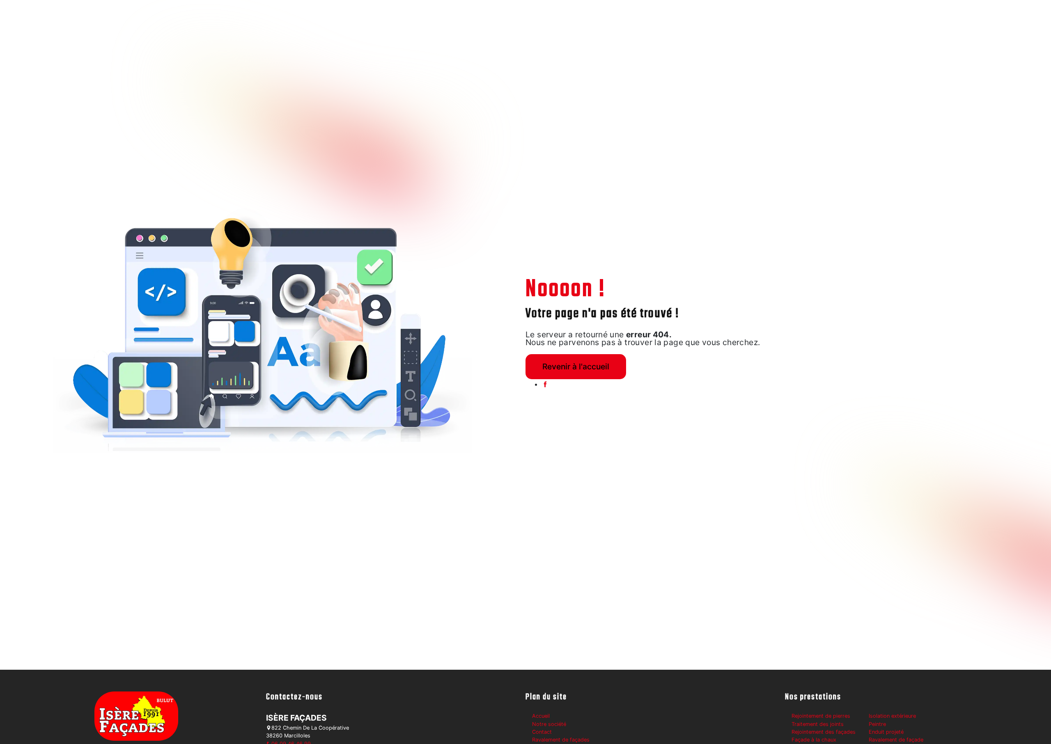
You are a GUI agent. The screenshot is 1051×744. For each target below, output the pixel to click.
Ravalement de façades (561, 740)
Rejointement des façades (824, 732)
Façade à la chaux (814, 740)
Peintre (877, 724)
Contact (542, 732)
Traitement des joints (818, 724)
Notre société (549, 724)
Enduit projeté (886, 732)
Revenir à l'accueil (575, 366)
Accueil (541, 716)
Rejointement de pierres (821, 716)
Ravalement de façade (896, 740)
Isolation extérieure (892, 716)
